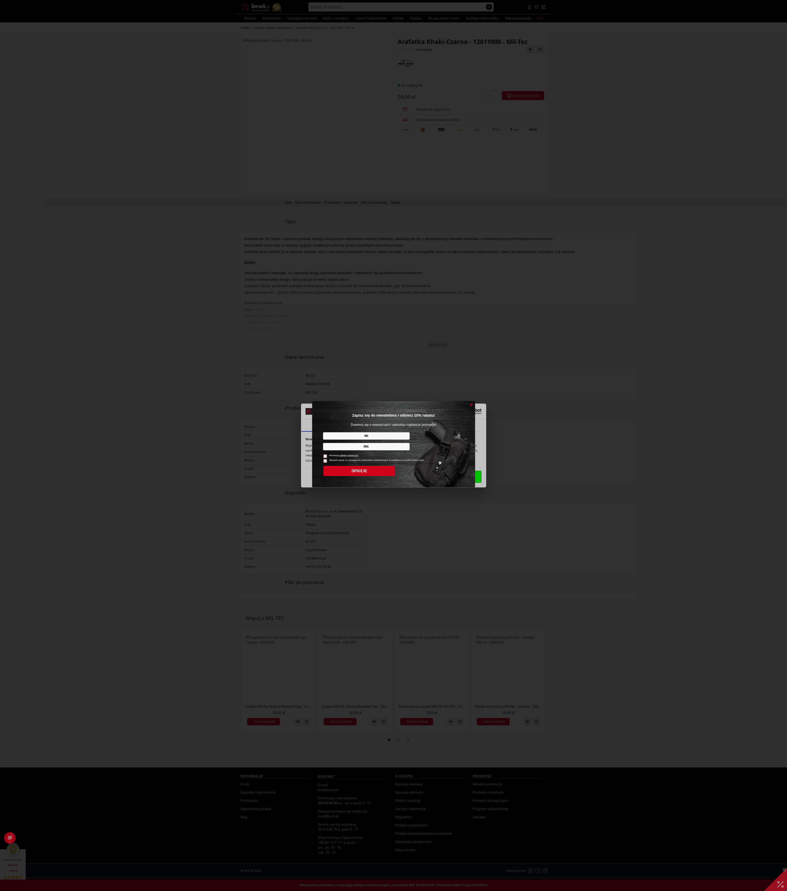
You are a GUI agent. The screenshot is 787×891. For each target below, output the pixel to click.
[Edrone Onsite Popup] (393, 445)
